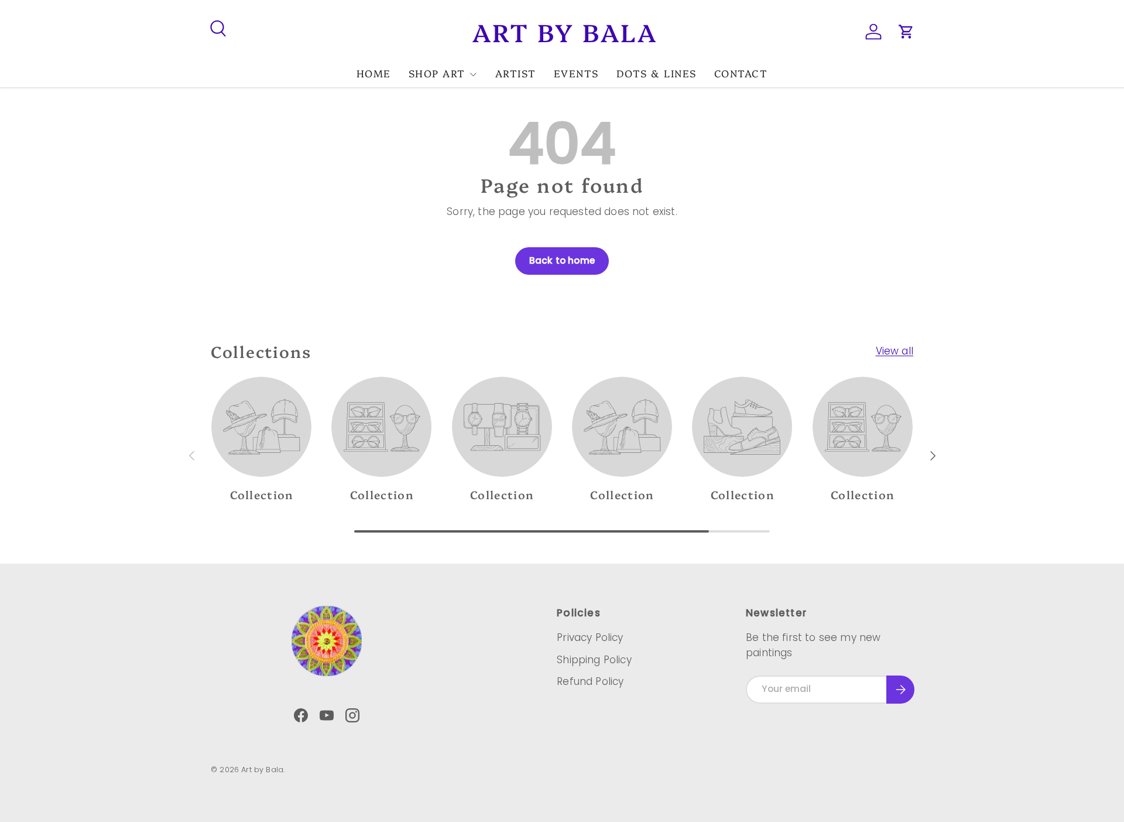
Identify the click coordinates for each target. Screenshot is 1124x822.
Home (374, 73)
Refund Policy (590, 681)
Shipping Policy (594, 660)
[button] (906, 32)
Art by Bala (262, 770)
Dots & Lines (656, 73)
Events (576, 73)
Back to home (562, 260)
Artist (515, 73)
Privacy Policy (590, 637)
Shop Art (437, 73)
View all (894, 351)
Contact (741, 73)
